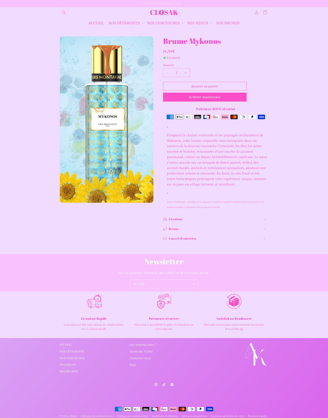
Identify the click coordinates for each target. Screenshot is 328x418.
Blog (133, 364)
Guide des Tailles (141, 351)
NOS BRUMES (69, 371)
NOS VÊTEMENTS (72, 351)
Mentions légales (257, 416)
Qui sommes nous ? (143, 344)
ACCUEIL (66, 344)
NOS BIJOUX (68, 364)
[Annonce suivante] (267, 3)
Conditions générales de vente (227, 416)
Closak (73, 416)
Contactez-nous (140, 358)
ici (241, 328)
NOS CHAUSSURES (72, 358)
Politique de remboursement (97, 416)
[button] (64, 12)
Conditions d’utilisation (164, 416)
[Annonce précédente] (61, 3)
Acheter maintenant (205, 97)
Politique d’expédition (194, 416)
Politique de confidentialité (132, 416)
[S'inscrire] (194, 283)
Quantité (168, 65)
